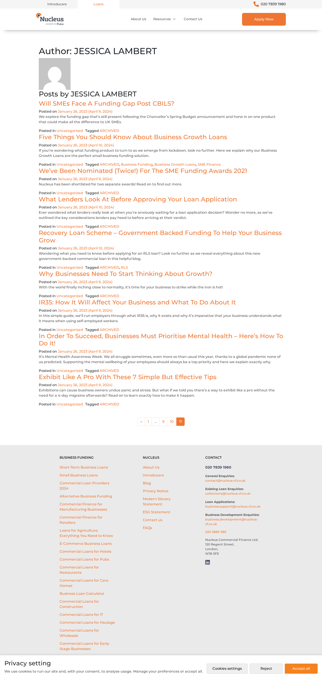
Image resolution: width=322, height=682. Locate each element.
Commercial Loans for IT (81, 615)
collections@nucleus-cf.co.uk (228, 494)
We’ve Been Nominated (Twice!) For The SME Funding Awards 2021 (143, 170)
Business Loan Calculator (82, 593)
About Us (138, 19)
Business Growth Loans (175, 164)
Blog (147, 483)
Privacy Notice (155, 491)
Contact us (193, 19)
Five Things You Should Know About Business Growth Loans (133, 137)
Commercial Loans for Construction (79, 604)
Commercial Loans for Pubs (84, 559)
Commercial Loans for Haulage (87, 622)
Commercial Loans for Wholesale (79, 633)
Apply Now (264, 19)
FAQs (147, 528)
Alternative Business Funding (86, 496)
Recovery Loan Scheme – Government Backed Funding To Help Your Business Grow (160, 236)
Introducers (57, 4)
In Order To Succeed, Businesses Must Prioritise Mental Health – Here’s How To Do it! (161, 339)
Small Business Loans (79, 475)
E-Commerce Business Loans (86, 544)
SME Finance (209, 164)
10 (172, 421)
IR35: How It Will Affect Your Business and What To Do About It (137, 302)
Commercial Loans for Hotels (85, 551)
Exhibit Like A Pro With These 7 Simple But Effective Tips (127, 377)
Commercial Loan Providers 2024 (84, 485)
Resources (162, 19)
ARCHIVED (109, 131)
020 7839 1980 (273, 4)
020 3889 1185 (215, 532)
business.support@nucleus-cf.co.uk (232, 506)
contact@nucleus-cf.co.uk (225, 481)
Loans (99, 4)
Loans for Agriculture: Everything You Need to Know (86, 533)
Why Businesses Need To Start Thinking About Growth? (125, 273)
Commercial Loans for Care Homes (84, 583)
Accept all (301, 668)
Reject (266, 668)
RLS (124, 267)
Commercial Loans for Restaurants (79, 570)
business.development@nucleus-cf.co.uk (231, 521)
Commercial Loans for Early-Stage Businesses (85, 646)
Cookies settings (227, 668)
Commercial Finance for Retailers (81, 520)
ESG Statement (156, 512)
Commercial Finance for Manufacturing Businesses (83, 507)
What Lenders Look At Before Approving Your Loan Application (138, 199)
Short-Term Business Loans (84, 467)
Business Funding (137, 164)
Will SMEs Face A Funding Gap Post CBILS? (106, 103)
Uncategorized (70, 131)
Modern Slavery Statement (157, 501)
